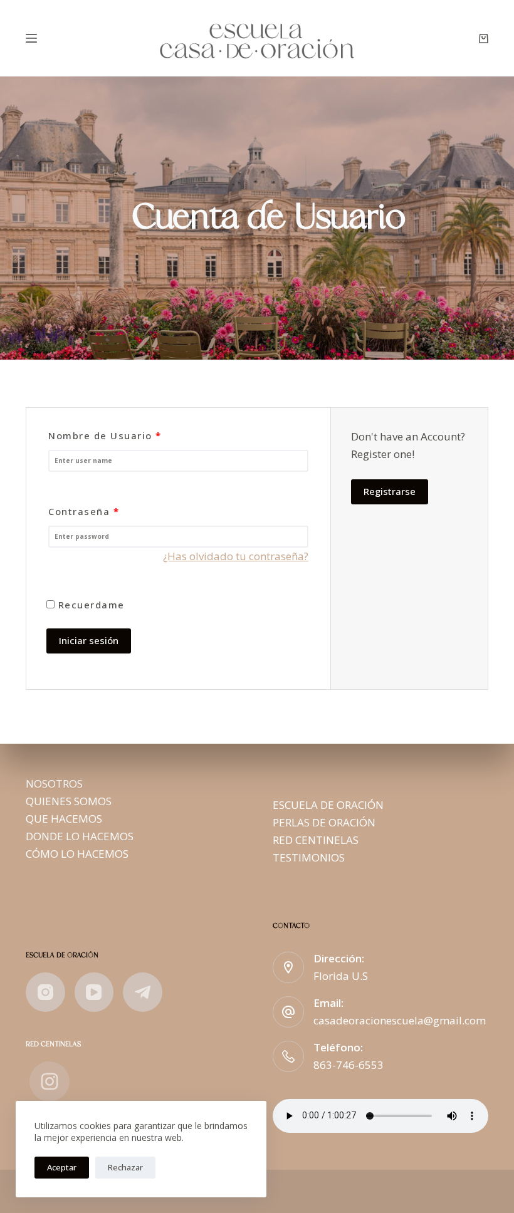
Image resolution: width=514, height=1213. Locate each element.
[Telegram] (142, 992)
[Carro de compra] (483, 38)
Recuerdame (90, 604)
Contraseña (83, 511)
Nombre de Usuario (105, 435)
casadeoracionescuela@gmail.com (399, 1020)
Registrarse (390, 491)
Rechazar (125, 1167)
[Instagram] (45, 992)
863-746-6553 (348, 1065)
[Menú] (31, 38)
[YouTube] (94, 992)
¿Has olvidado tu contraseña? (235, 556)
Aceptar (61, 1167)
